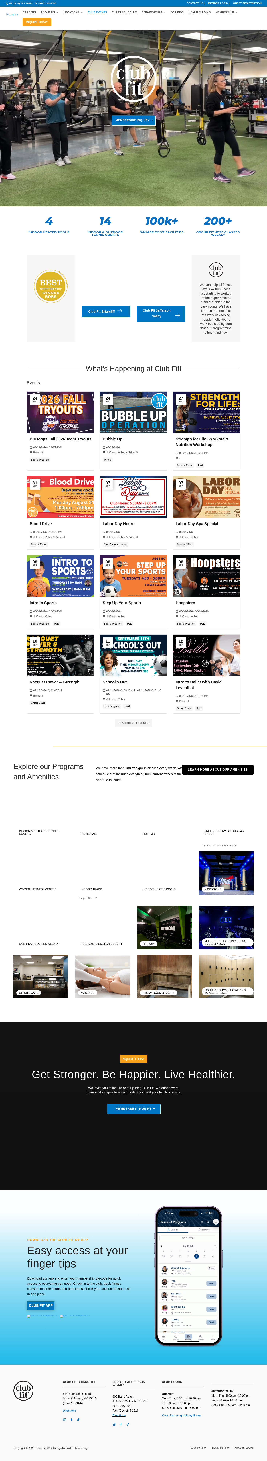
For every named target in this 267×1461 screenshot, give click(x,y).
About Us (48, 12)
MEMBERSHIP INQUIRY (132, 120)
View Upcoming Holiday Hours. (181, 1415)
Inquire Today (37, 22)
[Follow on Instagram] (64, 1420)
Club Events (97, 12)
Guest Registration (247, 3)
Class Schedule (124, 12)
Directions (69, 1410)
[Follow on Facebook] (71, 1420)
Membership (224, 12)
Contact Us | (196, 3)
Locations (71, 12)
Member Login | (219, 3)
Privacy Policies (219, 1448)
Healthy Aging (199, 12)
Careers (29, 12)
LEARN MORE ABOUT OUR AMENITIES (218, 769)
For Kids (177, 12)
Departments (151, 12)
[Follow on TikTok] (78, 1420)
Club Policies (198, 1448)
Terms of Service (243, 1448)
